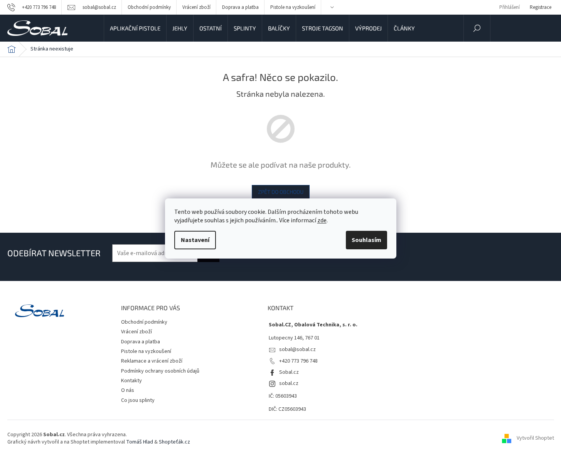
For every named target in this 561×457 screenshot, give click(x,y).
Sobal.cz (289, 372)
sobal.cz (288, 383)
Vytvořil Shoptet (535, 438)
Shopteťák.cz (174, 442)
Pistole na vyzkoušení (292, 7)
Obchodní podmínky (149, 7)
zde (322, 220)
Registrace (540, 7)
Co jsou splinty (138, 400)
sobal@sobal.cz (297, 349)
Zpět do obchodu (280, 191)
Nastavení (195, 240)
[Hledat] (476, 28)
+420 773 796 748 (298, 361)
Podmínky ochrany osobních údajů (160, 371)
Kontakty (131, 381)
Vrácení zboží (196, 7)
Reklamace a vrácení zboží (151, 361)
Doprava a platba (240, 7)
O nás (127, 390)
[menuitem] (135, 28)
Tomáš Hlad (139, 442)
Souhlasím (366, 240)
